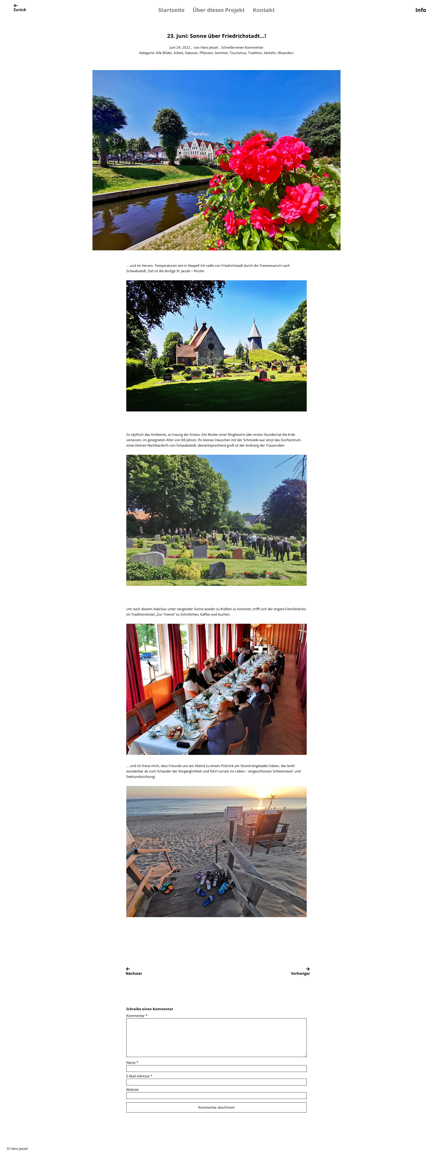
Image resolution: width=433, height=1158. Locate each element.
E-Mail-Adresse (139, 1076)
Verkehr (270, 52)
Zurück (20, 9)
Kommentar (136, 1015)
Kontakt (264, 10)
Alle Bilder (164, 52)
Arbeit (178, 52)
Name (132, 1062)
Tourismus (238, 52)
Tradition (255, 52)
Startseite (171, 10)
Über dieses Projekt (219, 10)
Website (132, 1089)
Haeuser (191, 52)
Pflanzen (206, 52)
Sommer (221, 52)
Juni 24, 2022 (180, 47)
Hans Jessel (209, 47)
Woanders (286, 52)
